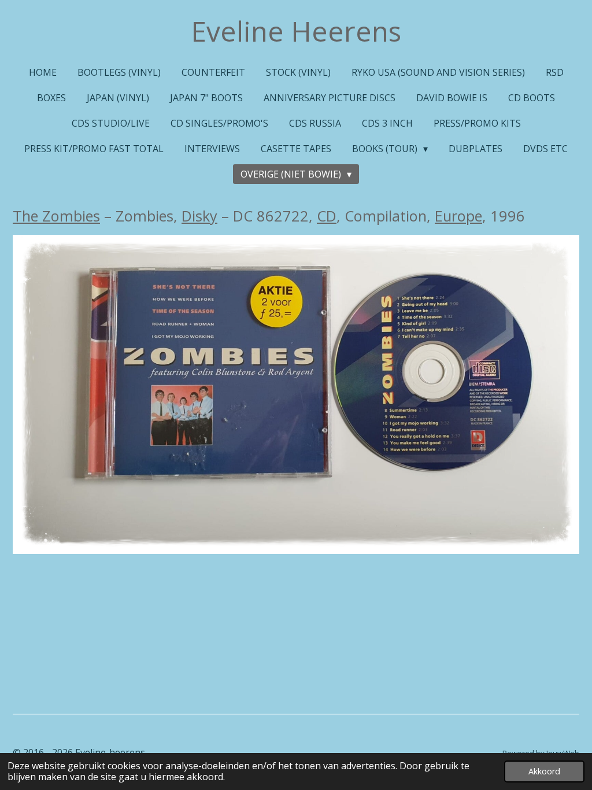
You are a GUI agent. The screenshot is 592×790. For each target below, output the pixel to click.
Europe (458, 216)
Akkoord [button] (544, 771)
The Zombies (56, 216)
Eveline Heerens (296, 31)
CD (326, 216)
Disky (199, 216)
